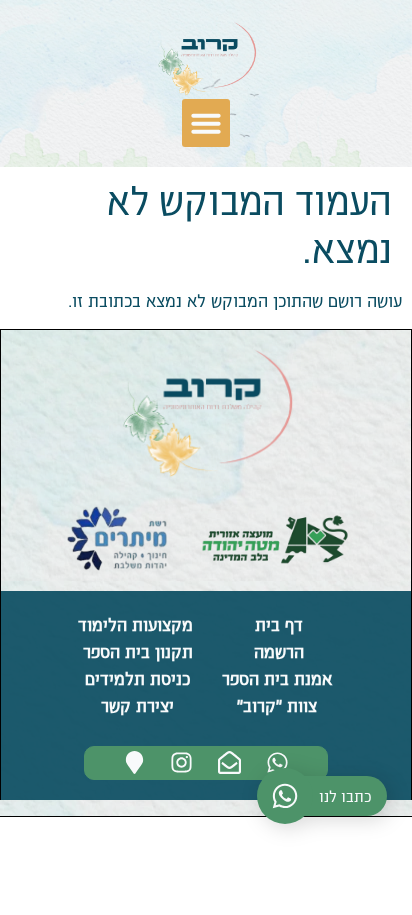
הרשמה (276, 651)
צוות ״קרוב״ (277, 705)
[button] (206, 123)
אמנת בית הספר (277, 678)
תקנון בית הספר (135, 651)
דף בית (276, 624)
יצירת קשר (135, 705)
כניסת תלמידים (135, 678)
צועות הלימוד (124, 624)
